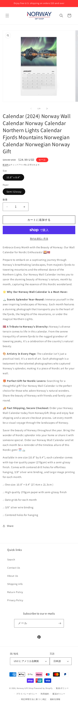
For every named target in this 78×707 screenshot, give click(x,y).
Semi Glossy (14, 191)
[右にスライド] (47, 109)
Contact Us (13, 567)
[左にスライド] (31, 109)
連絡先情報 (55, 699)
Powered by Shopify (43, 688)
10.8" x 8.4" (13, 177)
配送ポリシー (59, 694)
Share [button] (10, 525)
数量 (5, 199)
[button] (7, 16)
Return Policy (15, 592)
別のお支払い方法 (39, 238)
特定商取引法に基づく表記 (33, 699)
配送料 (6, 165)
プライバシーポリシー (26, 694)
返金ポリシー (62, 688)
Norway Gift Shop (25, 688)
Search (11, 559)
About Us (12, 575)
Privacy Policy (15, 600)
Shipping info (15, 584)
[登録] (60, 623)
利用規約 (45, 694)
